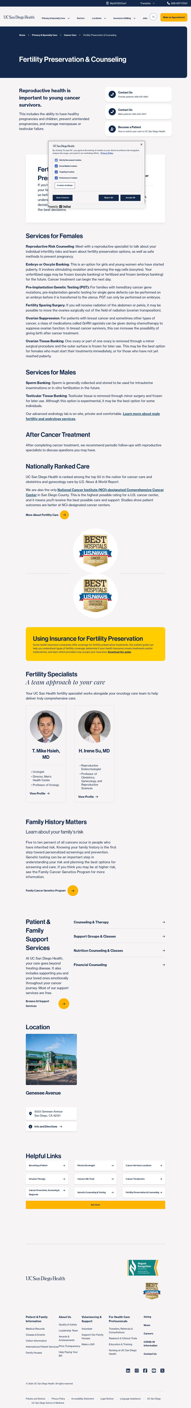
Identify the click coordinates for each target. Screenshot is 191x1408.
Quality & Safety (68, 1324)
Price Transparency (69, 1346)
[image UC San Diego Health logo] (24, 17)
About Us (65, 1317)
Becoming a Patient (38, 1165)
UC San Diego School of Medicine (48, 1403)
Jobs (145, 18)
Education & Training (120, 1344)
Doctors (81, 18)
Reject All (108, 198)
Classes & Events (35, 1334)
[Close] (141, 144)
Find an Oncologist (86, 1165)
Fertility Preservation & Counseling (142, 1192)
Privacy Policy (59, 1398)
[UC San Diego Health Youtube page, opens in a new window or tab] (154, 1370)
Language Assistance (130, 1398)
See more (95, 1205)
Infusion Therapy (37, 1179)
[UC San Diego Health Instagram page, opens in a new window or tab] (137, 1370)
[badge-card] (95, 595)
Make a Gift (88, 1344)
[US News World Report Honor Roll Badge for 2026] (153, 1291)
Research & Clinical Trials (123, 1338)
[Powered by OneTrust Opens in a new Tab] (59, 206)
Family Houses (34, 1352)
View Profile (37, 793)
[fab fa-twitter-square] (162, 1370)
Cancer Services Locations (138, 1165)
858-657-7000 (179, 3)
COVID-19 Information (150, 1343)
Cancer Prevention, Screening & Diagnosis (44, 1192)
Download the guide (119, 651)
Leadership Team (68, 1330)
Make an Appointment (174, 17)
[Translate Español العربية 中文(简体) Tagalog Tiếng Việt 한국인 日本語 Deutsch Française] (147, 3)
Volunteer (87, 1328)
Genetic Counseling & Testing (91, 1192)
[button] (153, 16)
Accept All (130, 198)
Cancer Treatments (135, 1179)
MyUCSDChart (118, 3)
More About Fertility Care (42, 515)
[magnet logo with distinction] (144, 1267)
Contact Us (150, 1353)
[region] (96, 174)
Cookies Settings (65, 185)
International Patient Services (42, 1346)
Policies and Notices (36, 1398)
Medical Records (35, 1328)
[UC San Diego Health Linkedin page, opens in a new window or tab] (128, 1370)
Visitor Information (36, 1340)
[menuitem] (56, 18)
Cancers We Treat (85, 1179)
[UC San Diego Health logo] (47, 1278)
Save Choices (62, 198)
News (147, 1325)
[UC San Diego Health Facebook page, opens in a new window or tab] (145, 1370)
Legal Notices (107, 1398)
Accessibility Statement (83, 1398)
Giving (147, 1316)
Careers (148, 1333)
